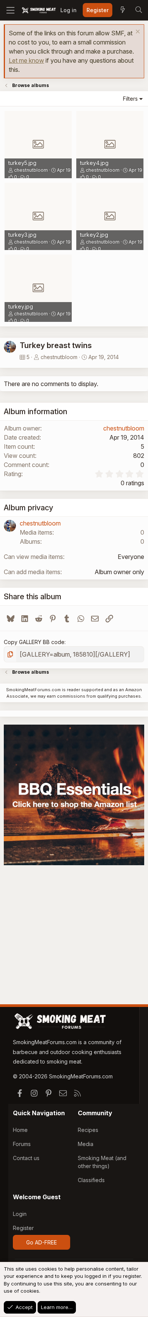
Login (20, 1214)
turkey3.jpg (22, 234)
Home (20, 1130)
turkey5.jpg (22, 163)
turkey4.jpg (94, 163)
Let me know (26, 60)
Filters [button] (130, 98)
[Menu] (10, 10)
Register (23, 1228)
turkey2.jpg (94, 234)
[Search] (138, 10)
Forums (22, 1144)
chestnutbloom (31, 170)
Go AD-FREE (41, 1242)
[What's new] (123, 10)
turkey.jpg (20, 306)
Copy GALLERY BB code (34, 642)
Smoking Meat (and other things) (102, 1162)
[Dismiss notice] (137, 32)
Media (85, 1144)
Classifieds (91, 1180)
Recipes (88, 1130)
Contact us (26, 1158)
